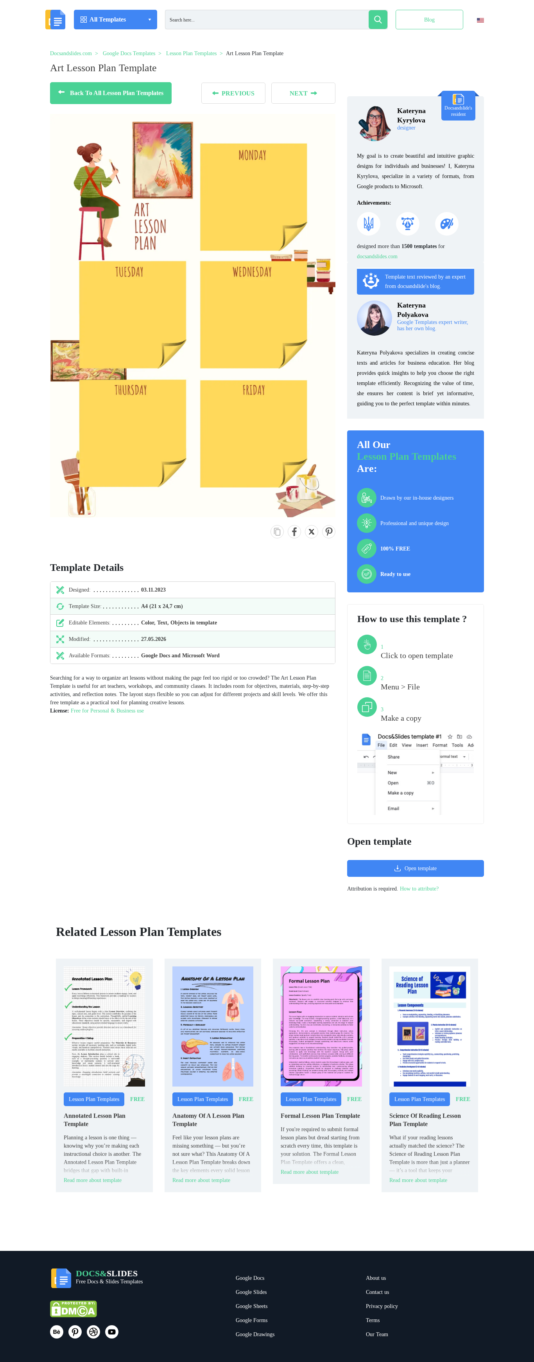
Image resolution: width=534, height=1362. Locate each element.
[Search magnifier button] (378, 19)
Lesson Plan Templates (406, 456)
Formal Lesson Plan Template (320, 1115)
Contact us (377, 1292)
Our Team (377, 1334)
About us (376, 1278)
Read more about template (93, 1180)
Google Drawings (255, 1334)
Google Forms (251, 1320)
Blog (429, 20)
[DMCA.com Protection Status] (73, 1312)
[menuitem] (473, 36)
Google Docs (250, 1278)
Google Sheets (251, 1306)
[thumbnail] (104, 1026)
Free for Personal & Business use (107, 711)
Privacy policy (382, 1306)
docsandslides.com (377, 256)
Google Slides (251, 1292)
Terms (373, 1320)
